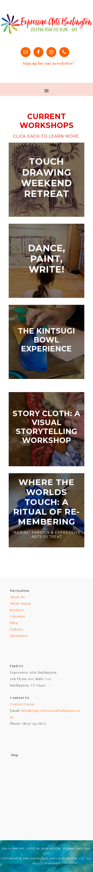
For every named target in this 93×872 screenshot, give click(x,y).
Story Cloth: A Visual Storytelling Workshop (46, 427)
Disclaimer (19, 635)
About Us (17, 597)
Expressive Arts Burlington (46, 23)
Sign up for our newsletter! (48, 63)
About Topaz (20, 603)
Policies (16, 629)
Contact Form (22, 704)
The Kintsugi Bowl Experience (46, 339)
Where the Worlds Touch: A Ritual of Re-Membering (46, 501)
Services (17, 610)
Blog (14, 623)
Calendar (18, 616)
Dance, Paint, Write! (46, 259)
